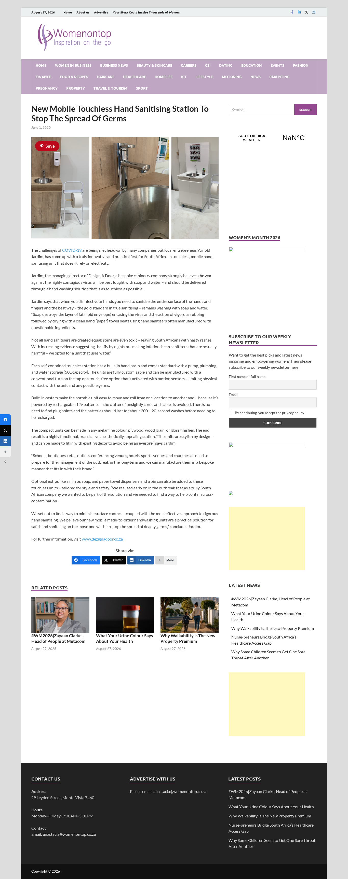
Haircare (105, 76)
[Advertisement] (267, 538)
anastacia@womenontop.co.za (69, 834)
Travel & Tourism (110, 88)
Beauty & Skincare (154, 65)
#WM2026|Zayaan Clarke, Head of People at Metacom (58, 638)
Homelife (163, 76)
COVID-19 (72, 250)
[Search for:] (273, 109)
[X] (306, 12)
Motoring (232, 76)
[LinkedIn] (299, 12)
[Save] (125, 237)
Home (67, 12)
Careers (188, 65)
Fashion (301, 65)
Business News (114, 65)
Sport (142, 88)
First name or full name (247, 376)
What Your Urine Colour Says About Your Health (124, 638)
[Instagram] (314, 12)
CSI (207, 65)
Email (233, 394)
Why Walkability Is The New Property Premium (187, 638)
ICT (184, 76)
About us (82, 12)
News (255, 76)
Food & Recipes (74, 76)
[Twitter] (5, 430)
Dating (226, 65)
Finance (43, 76)
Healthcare (134, 76)
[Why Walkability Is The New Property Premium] (189, 614)
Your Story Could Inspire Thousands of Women (146, 12)
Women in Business (73, 65)
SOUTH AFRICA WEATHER (273, 137)
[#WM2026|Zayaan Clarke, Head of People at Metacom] (60, 614)
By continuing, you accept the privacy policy (269, 412)
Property (75, 88)
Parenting (279, 76)
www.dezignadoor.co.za (102, 538)
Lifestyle (204, 76)
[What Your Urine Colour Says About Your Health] (125, 614)
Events (277, 65)
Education (251, 65)
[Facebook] (292, 12)
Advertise (101, 12)
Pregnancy (47, 88)
